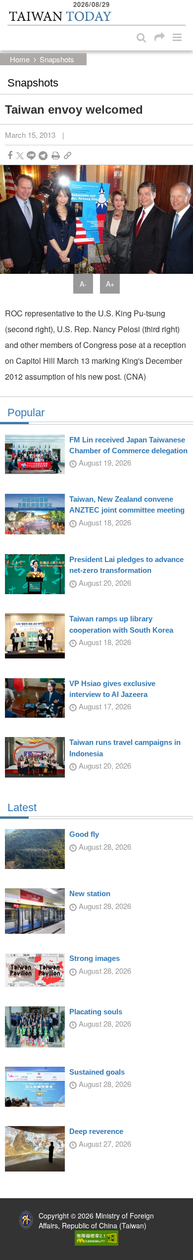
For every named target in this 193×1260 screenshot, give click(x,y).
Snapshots (57, 59)
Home (20, 59)
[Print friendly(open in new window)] (55, 155)
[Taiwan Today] (59, 16)
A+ (110, 284)
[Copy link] (67, 155)
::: (10, 5)
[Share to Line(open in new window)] (31, 155)
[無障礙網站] (96, 1237)
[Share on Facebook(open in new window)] (10, 155)
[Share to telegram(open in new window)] (43, 155)
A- (83, 284)
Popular (26, 413)
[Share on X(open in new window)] (20, 155)
